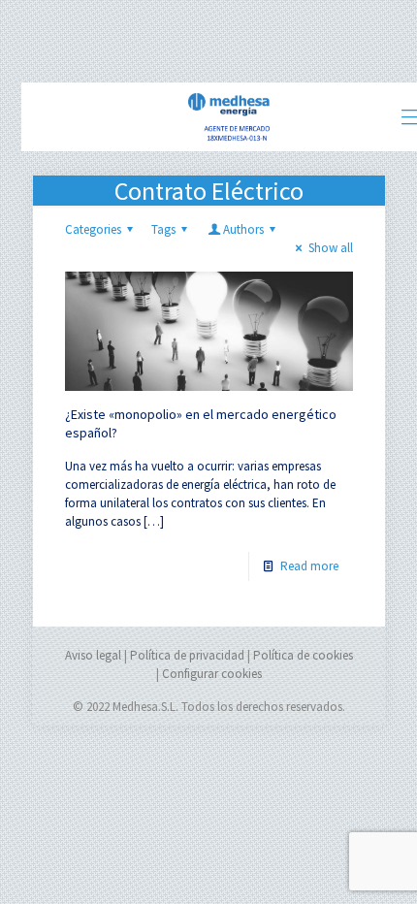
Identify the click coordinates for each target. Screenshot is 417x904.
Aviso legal (93, 655)
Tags (163, 229)
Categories (93, 229)
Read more (309, 566)
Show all (330, 248)
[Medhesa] (230, 116)
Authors (243, 229)
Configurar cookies (212, 673)
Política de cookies (303, 655)
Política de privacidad (187, 655)
